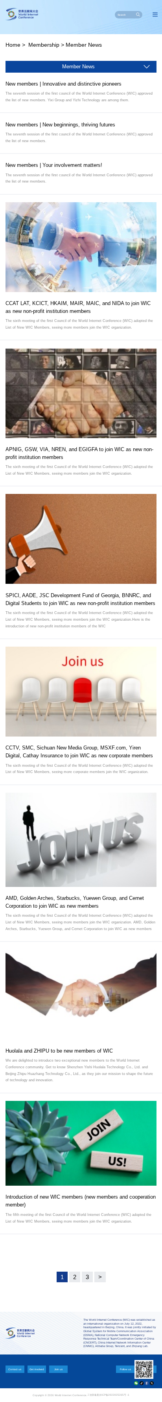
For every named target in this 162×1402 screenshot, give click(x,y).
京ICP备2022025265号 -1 (114, 1394)
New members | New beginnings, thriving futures (60, 125)
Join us (58, 1369)
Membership (43, 45)
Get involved (36, 1369)
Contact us (14, 1369)
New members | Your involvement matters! (54, 165)
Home (13, 45)
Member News (84, 45)
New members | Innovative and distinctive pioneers (64, 84)
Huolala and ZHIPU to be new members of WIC (59, 1051)
